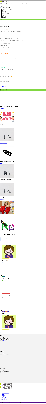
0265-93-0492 (4, 372)
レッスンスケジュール (5, 12)
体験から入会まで (5, 396)
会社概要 (3, 398)
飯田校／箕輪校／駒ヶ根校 (6, 19)
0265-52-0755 (5, 340)
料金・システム (4, 11)
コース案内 (4, 391)
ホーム (3, 10)
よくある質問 (4, 16)
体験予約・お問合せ (5, 399)
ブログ (3, 14)
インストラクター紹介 (5, 13)
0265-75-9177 (4, 355)
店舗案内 (3, 15)
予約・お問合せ (4, 17)
